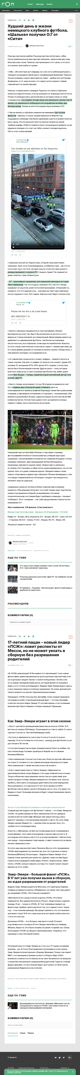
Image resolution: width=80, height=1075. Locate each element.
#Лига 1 (34, 988)
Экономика (6, 10)
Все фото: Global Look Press (19, 535)
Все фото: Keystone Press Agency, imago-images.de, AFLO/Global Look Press (37, 978)
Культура (40, 4)
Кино (27, 10)
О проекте (12, 1057)
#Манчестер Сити (41, 550)
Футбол (35, 10)
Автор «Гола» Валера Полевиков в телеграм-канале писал (36, 807)
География (55, 10)
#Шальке (11, 550)
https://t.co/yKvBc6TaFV (23, 151)
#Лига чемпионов (24, 550)
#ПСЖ (10, 988)
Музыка (44, 10)
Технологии (18, 10)
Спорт (30, 4)
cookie (41, 1071)
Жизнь (49, 4)
